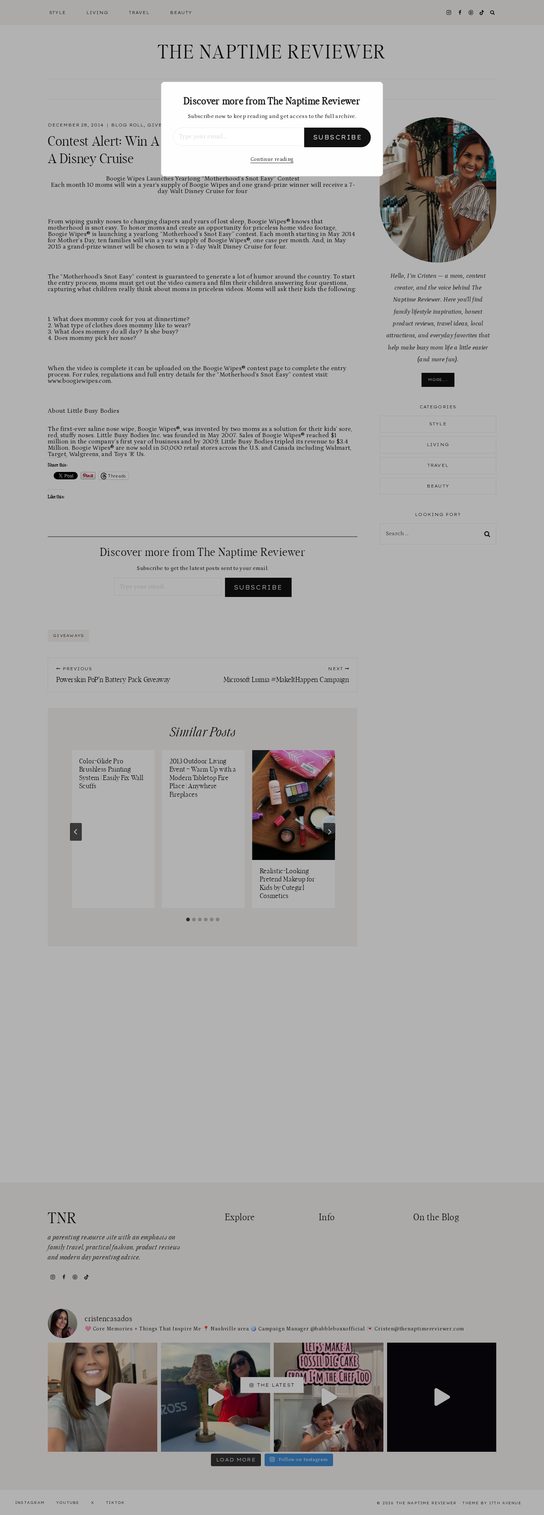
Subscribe (337, 137)
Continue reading (272, 159)
